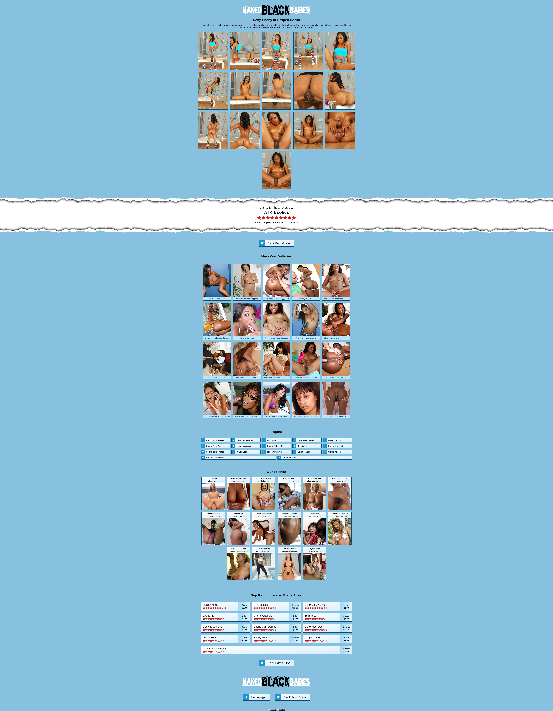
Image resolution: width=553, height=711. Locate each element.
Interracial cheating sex (217, 377)
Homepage (255, 697)
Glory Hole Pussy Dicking (306, 338)
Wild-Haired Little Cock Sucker (247, 417)
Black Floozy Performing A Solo (336, 299)
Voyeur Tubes (302, 452)
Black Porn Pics (333, 440)
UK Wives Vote (287, 457)
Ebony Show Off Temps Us (335, 417)
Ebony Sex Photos (335, 446)
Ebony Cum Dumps (276, 628)
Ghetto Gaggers (276, 617)
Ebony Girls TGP (273, 446)
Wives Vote (240, 452)
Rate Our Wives (272, 452)
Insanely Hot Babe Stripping (247, 299)
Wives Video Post (334, 452)
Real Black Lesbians (276, 650)
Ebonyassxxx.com (243, 446)
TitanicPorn (301, 446)
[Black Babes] (276, 688)
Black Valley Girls (327, 606)
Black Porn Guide (279, 243)
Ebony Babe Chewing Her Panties (276, 377)
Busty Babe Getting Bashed (276, 417)
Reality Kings (225, 606)
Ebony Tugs (276, 639)
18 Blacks (327, 617)
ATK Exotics (276, 606)
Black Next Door (327, 628)
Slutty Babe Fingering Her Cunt (247, 377)
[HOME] (276, 17)
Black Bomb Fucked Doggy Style (276, 299)
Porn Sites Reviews (213, 440)
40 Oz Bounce (225, 639)
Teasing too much (247, 338)
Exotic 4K (225, 617)
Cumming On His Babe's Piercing (217, 417)
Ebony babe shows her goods (335, 338)
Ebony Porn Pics (211, 446)
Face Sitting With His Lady (306, 299)
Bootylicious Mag (225, 628)
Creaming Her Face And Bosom (217, 338)
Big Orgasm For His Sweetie (336, 377)
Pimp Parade (327, 639)
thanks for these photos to (276, 215)
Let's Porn (270, 440)
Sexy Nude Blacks (243, 440)
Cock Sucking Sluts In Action (306, 377)
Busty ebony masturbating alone (306, 417)
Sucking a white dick (217, 299)
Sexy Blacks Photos (213, 452)
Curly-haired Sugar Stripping (276, 338)
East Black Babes (304, 440)
